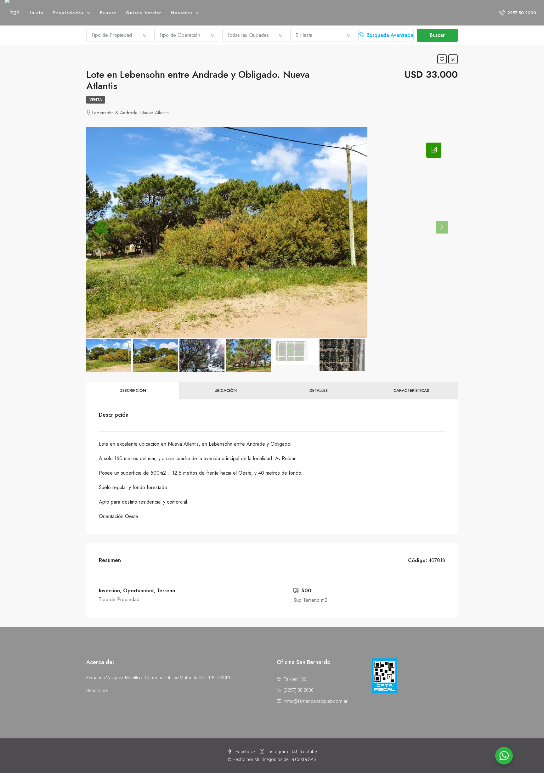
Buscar (108, 13)
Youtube (308, 751)
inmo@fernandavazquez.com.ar (315, 701)
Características (411, 390)
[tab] (433, 150)
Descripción (133, 390)
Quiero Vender (144, 13)
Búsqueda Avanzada (389, 35)
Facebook (246, 751)
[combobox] (118, 35)
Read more (97, 690)
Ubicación (226, 390)
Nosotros (182, 13)
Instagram (278, 751)
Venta (95, 100)
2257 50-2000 (521, 13)
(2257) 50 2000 (298, 690)
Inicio (37, 13)
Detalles (318, 390)
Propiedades (68, 13)
